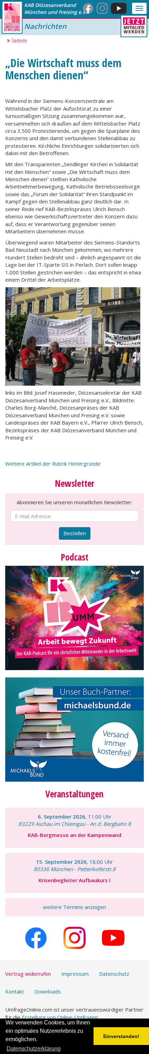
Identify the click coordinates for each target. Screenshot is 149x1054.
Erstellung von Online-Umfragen (60, 1017)
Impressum (75, 973)
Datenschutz (114, 973)
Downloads (47, 991)
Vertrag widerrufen (28, 973)
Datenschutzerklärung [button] (34, 1049)
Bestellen (74, 533)
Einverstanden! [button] (121, 1036)
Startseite (18, 40)
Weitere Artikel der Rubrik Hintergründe (52, 463)
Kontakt (14, 991)
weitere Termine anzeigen (74, 906)
